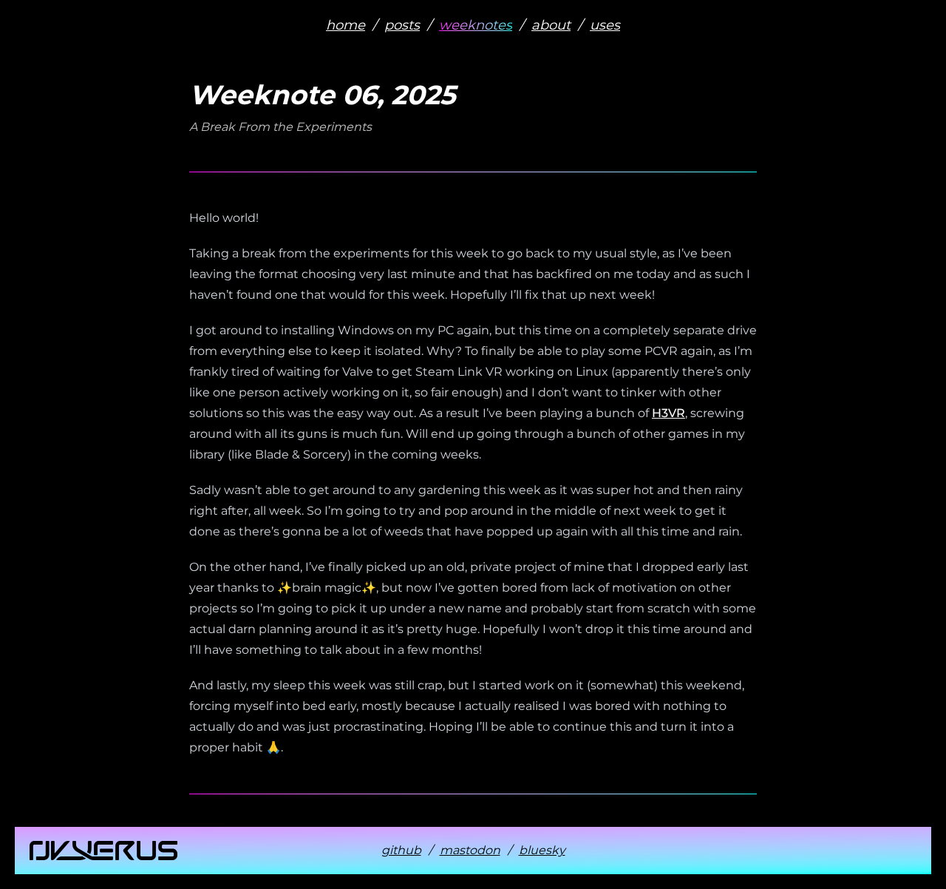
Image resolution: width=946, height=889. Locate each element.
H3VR (668, 413)
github (401, 850)
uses (605, 25)
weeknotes (475, 25)
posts (402, 25)
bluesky (542, 850)
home (345, 25)
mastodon (470, 850)
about (551, 25)
